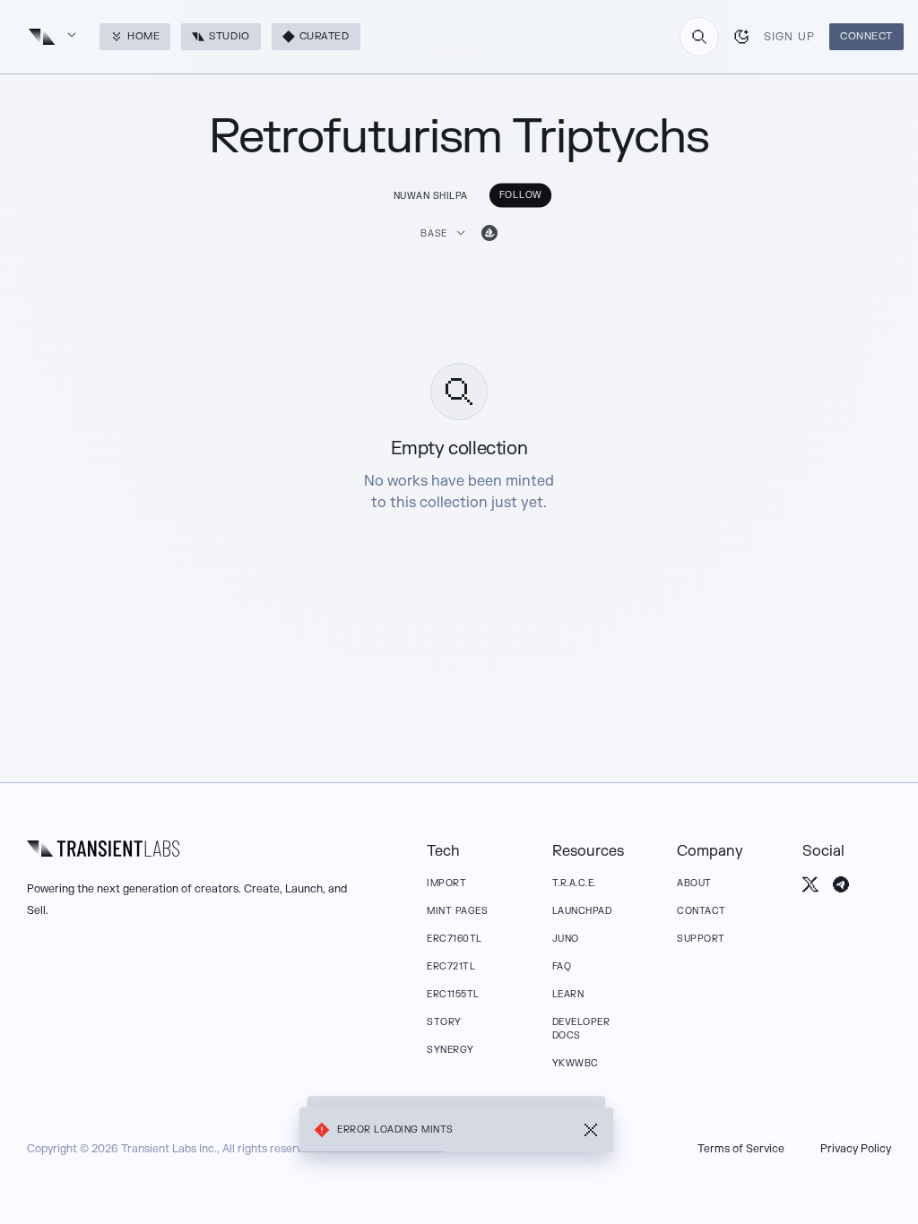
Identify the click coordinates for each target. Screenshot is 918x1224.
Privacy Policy (855, 1149)
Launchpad (582, 911)
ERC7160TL (454, 938)
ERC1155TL (453, 994)
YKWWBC (575, 1063)
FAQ (562, 966)
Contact (701, 911)
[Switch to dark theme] (741, 37)
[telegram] (841, 884)
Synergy (450, 1050)
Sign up (789, 37)
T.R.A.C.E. (574, 883)
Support (701, 938)
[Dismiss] (591, 1130)
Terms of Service (740, 1149)
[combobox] (699, 36)
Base (433, 233)
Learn (568, 994)
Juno (565, 938)
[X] (810, 884)
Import (446, 883)
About (694, 883)
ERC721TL (451, 966)
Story (444, 1022)
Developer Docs (581, 1028)
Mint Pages (457, 911)
